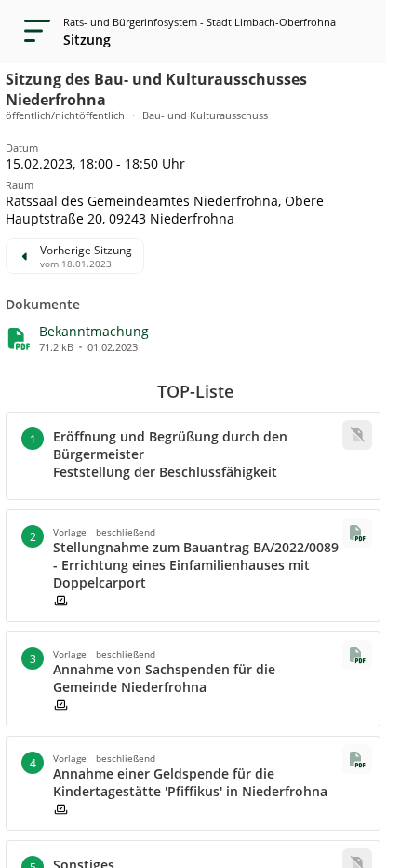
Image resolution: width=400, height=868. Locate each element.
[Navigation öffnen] (31, 31)
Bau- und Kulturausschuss (205, 115)
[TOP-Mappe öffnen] (357, 533)
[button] (94, 331)
